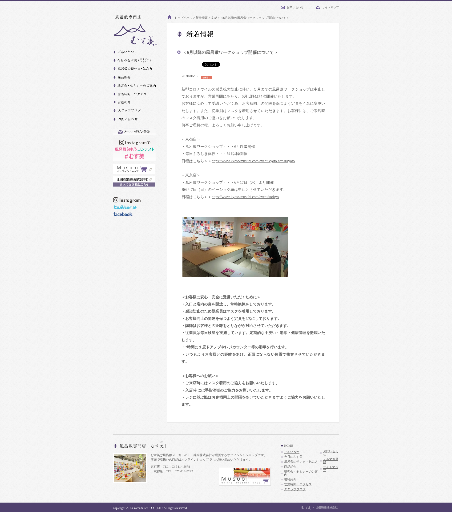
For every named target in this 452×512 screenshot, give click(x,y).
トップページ (183, 18)
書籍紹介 (290, 479)
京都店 (158, 471)
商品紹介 (290, 466)
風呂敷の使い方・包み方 (301, 461)
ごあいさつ (291, 452)
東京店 (155, 466)
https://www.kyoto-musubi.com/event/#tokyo (245, 197)
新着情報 (202, 18)
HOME (288, 445)
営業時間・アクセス (298, 484)
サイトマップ (330, 7)
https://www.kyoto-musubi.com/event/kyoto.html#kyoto (253, 161)
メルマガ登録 (330, 461)
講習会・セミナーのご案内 (301, 473)
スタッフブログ (295, 489)
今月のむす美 (293, 456)
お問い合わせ (295, 7)
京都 (214, 18)
